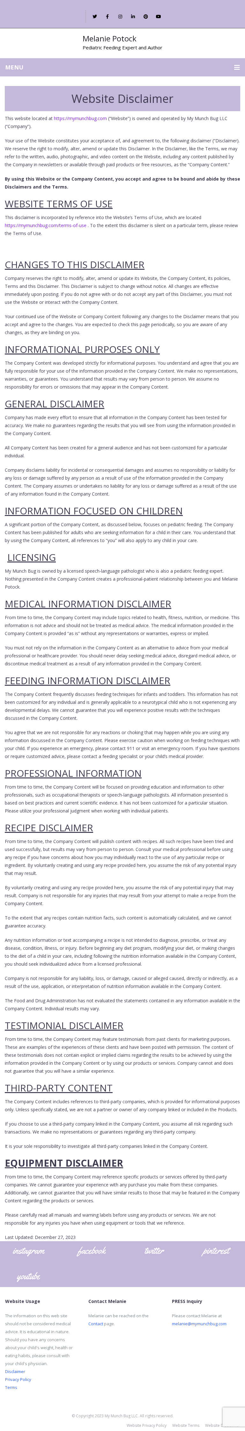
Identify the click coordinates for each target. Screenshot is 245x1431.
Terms (11, 1387)
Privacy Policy (18, 1379)
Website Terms (185, 1425)
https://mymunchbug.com (80, 118)
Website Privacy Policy (147, 1425)
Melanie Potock (110, 38)
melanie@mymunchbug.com (199, 1324)
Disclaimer (15, 1371)
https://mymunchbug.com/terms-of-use (45, 225)
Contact (95, 1324)
